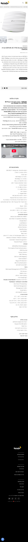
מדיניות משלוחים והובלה (19, 474)
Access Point (6, 6)
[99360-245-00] (14, 22)
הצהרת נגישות (21, 492)
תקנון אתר (22, 486)
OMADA (25, 46)
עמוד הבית (25, 6)
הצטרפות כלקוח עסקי (19, 471)
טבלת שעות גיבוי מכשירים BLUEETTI (16, 495)
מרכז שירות (21, 468)
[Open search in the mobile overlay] (23, 2)
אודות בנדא (21, 483)
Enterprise (21, 456)
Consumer (21, 459)
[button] (26, 3)
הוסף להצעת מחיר (23, 78)
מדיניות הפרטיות (20, 489)
